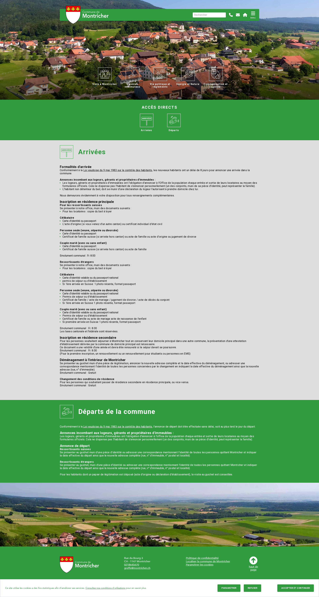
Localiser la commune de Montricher (208, 561)
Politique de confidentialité (202, 558)
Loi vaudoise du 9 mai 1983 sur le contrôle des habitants (117, 170)
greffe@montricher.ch (137, 568)
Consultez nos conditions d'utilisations (105, 588)
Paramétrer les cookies (199, 565)
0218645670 (131, 565)
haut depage (253, 568)
